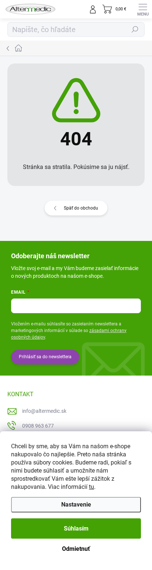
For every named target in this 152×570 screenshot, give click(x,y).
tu (91, 486)
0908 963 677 (38, 426)
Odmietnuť (76, 548)
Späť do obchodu (81, 208)
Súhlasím (76, 528)
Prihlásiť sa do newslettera (45, 356)
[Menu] (143, 9)
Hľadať (135, 29)
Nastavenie (76, 504)
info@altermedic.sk (44, 411)
